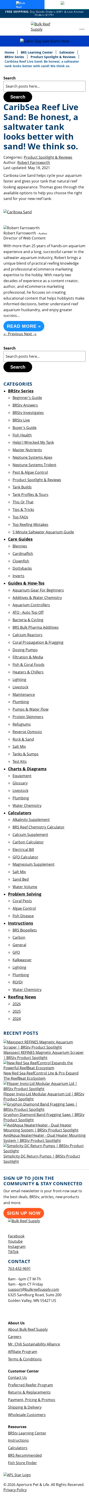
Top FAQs (20, 517)
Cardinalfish (23, 553)
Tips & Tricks (23, 509)
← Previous (13, 333)
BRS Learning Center (37, 52)
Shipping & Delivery (25, 1407)
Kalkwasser (22, 959)
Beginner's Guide (27, 397)
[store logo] (44, 27)
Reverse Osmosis (27, 731)
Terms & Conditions (25, 1359)
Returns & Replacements (29, 1392)
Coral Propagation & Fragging (38, 642)
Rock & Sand (23, 739)
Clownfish (21, 561)
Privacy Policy (15, 1489)
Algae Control (24, 908)
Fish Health (22, 435)
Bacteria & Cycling (28, 619)
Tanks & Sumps (26, 753)
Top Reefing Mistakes (30, 524)
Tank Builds (22, 487)
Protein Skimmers (28, 716)
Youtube (15, 1241)
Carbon (19, 937)
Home (10, 52)
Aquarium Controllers (31, 604)
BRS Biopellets (25, 930)
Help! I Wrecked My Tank (33, 442)
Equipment (22, 775)
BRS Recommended (25, 1455)
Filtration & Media (28, 657)
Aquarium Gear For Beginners (38, 590)
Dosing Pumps (25, 649)
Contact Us (17, 1377)
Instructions (18, 1440)
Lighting (19, 679)
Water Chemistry (27, 805)
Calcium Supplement (30, 834)
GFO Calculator (25, 857)
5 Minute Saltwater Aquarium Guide (43, 532)
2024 (17, 1018)
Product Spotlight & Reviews (53, 57)
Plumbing (21, 701)
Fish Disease (23, 915)
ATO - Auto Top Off (28, 612)
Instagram (17, 1246)
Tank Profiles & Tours (30, 494)
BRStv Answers (25, 405)
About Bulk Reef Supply (28, 1329)
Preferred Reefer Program (30, 1384)
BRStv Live (21, 420)
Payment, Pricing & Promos (31, 1399)
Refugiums (22, 724)
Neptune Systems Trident (34, 464)
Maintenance (24, 694)
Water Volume (25, 886)
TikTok (13, 1251)
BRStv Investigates (28, 412)
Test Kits (20, 761)
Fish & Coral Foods (28, 664)
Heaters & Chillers (28, 672)
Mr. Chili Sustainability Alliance (34, 1344)
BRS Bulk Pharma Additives (36, 627)
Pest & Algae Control (30, 472)
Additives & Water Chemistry (37, 597)
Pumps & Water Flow (30, 709)
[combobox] (44, 86)
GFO (16, 952)
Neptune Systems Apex (32, 457)
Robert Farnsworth (33, 162)
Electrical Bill (23, 849)
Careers (14, 1336)
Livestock (20, 687)
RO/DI (18, 982)
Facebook (16, 1236)
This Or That (23, 502)
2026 (17, 1003)
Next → (30, 333)
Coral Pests (22, 900)
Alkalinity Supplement (31, 819)
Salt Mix (19, 746)
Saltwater (67, 52)
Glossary (20, 783)
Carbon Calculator (28, 842)
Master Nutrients (27, 449)
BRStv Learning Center (27, 1433)
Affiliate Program (22, 1351)
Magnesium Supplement (34, 864)
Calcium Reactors (27, 634)
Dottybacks (22, 568)
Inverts (18, 575)
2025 (17, 1011)
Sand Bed (21, 879)
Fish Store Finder (22, 1462)
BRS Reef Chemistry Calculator (39, 827)
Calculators (17, 1447)
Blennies (20, 546)
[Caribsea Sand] (17, 211)
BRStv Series (15, 57)
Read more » (24, 326)
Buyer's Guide (25, 427)
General (19, 944)
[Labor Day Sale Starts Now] (44, 41)
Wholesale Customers (27, 1414)
